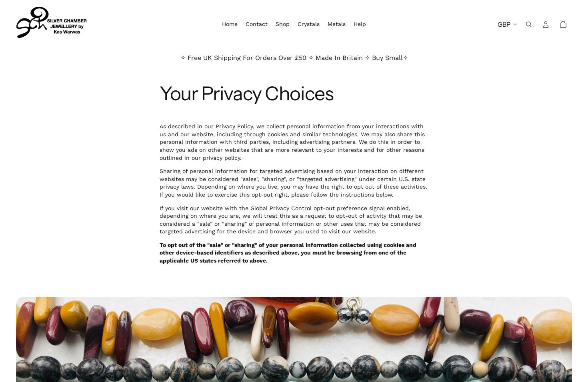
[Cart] (563, 24)
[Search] (529, 24)
